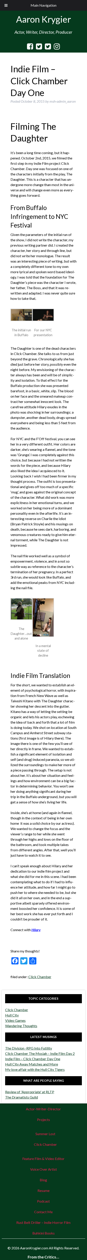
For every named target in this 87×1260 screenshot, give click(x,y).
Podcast (43, 1201)
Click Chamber (39, 977)
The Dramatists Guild (21, 1097)
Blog (43, 1180)
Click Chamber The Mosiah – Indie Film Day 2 (40, 1053)
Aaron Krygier (43, 19)
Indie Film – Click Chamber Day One (32, 1059)
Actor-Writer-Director (43, 1109)
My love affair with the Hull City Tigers (35, 1069)
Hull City (12, 1015)
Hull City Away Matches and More (31, 1064)
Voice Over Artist (43, 1169)
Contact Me (43, 1212)
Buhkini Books (43, 1233)
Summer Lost (45, 1134)
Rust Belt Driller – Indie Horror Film (43, 1222)
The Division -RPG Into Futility (28, 1048)
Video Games (15, 1020)
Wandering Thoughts (21, 1026)
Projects (43, 1119)
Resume (43, 1190)
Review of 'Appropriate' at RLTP (29, 1092)
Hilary (36, 930)
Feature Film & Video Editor (43, 1158)
